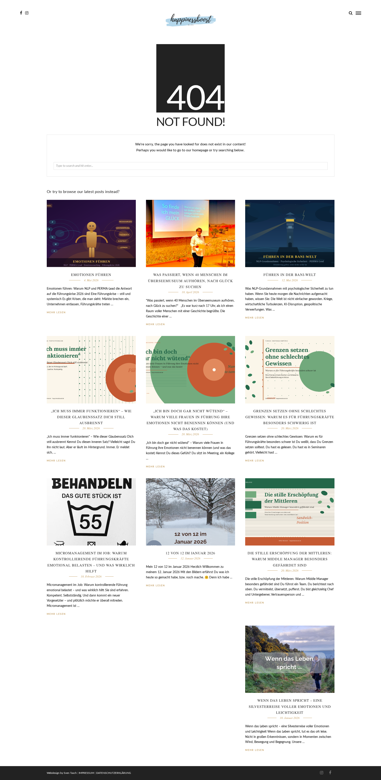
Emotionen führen (91, 274)
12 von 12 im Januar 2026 (190, 553)
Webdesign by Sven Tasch (62, 773)
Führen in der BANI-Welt (289, 274)
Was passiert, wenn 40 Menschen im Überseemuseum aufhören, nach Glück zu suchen (190, 280)
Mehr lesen (254, 318)
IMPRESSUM (86, 773)
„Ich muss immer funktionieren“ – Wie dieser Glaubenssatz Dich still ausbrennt (91, 417)
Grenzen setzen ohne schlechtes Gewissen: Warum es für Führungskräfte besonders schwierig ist (289, 417)
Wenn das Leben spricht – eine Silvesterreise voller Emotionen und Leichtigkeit (290, 706)
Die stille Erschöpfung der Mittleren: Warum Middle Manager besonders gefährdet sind (290, 559)
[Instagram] (26, 13)
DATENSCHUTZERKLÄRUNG (113, 773)
